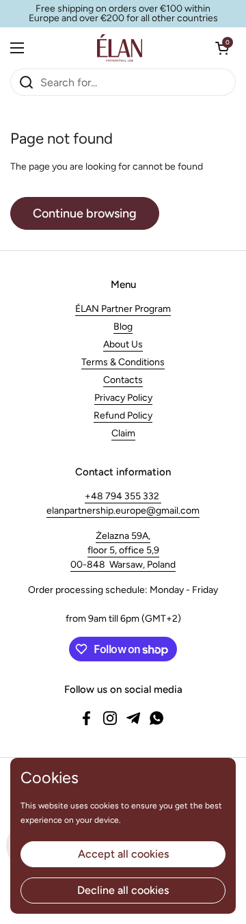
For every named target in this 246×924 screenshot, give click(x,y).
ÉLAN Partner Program (123, 309)
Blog (123, 326)
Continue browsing (85, 213)
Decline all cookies (123, 890)
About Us (123, 344)
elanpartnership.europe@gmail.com (123, 510)
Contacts (123, 380)
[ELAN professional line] (120, 48)
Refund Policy (123, 415)
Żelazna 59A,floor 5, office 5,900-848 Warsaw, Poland (123, 550)
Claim (123, 433)
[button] (222, 48)
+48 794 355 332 (123, 496)
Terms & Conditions (123, 362)
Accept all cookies (123, 853)
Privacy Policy (123, 398)
